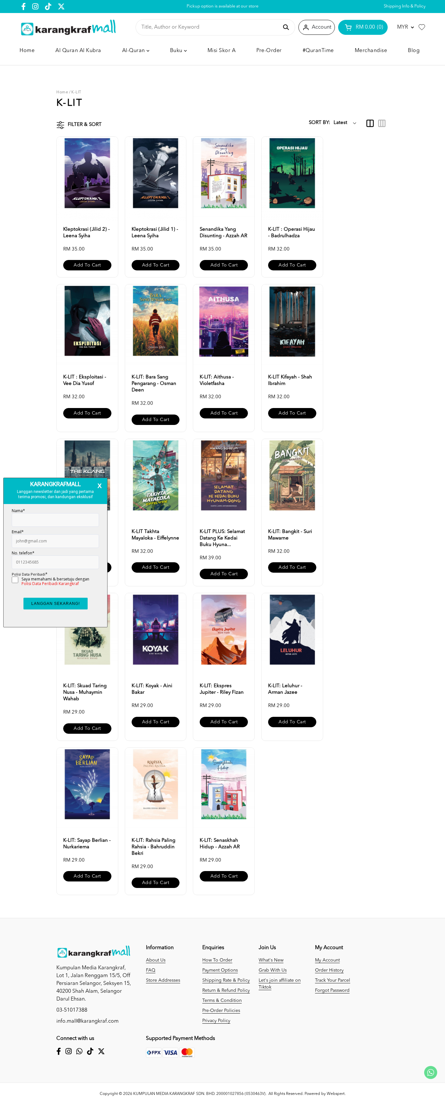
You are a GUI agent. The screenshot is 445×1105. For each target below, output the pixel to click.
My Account (327, 960)
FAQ (150, 970)
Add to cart (87, 265)
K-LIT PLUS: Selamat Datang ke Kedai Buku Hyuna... (222, 538)
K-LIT (76, 92)
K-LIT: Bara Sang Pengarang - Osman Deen (154, 384)
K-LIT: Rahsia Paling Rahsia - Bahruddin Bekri (153, 847)
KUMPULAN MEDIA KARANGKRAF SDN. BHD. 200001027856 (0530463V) (199, 1094)
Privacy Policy (216, 1020)
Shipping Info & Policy (404, 6)
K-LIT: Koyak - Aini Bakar (152, 689)
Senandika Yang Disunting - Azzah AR (223, 233)
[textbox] (210, 27)
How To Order (217, 960)
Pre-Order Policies (221, 1010)
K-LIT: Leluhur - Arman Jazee (285, 689)
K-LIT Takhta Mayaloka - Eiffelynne (155, 535)
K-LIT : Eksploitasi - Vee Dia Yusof (84, 380)
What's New (271, 960)
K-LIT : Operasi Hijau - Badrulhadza (291, 233)
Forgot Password (332, 990)
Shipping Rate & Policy (226, 980)
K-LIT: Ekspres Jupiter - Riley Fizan (222, 689)
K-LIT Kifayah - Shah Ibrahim (290, 380)
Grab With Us (273, 970)
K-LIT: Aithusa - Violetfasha (217, 380)
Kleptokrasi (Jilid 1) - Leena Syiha (155, 233)
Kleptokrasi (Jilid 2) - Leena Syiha (86, 233)
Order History (329, 970)
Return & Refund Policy (226, 990)
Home (62, 92)
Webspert (336, 1094)
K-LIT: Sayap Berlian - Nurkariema (87, 844)
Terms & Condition (222, 1000)
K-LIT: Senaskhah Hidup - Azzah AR (220, 844)
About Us (155, 960)
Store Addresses (163, 980)
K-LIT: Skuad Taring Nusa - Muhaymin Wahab (85, 693)
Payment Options (220, 970)
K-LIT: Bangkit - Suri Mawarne (290, 535)
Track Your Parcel (332, 980)
